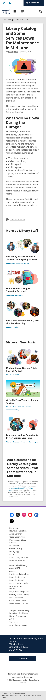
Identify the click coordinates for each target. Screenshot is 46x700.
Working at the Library (19, 594)
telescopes (33, 442)
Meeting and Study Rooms (17, 541)
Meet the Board (16, 580)
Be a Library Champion (19, 625)
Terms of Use (14, 674)
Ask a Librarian (15, 534)
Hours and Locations (18, 530)
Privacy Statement (29, 674)
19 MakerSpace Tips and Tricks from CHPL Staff (21, 369)
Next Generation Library (16, 587)
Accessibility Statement (22, 677)
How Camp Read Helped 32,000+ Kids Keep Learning (22, 322)
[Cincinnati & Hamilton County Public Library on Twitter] (18, 515)
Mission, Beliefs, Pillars (19, 583)
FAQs (11, 554)
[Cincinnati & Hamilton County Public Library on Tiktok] (12, 521)
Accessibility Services (18, 557)
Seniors (16, 375)
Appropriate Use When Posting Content (20, 489)
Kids (14, 407)
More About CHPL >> (18, 603)
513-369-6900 (15, 649)
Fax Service (14, 545)
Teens (28, 407)
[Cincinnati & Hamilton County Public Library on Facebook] (12, 515)
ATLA (11, 619)
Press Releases (16, 597)
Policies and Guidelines (19, 574)
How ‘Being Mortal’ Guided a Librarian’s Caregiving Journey (21, 258)
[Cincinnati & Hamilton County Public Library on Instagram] (24, 515)
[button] (4, 3)
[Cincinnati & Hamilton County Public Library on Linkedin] (36, 515)
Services (24, 442)
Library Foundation (17, 616)
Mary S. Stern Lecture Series (17, 263)
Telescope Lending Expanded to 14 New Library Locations (22, 436)
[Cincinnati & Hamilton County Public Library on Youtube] (30, 515)
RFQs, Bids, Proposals (19, 591)
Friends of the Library (18, 613)
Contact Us (23, 658)
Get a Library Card (17, 537)
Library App (14, 551)
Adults (8, 375)
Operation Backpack (14, 295)
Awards (12, 571)
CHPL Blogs (8, 19)
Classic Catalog (15, 548)
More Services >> (17, 560)
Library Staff (22, 19)
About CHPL (14, 568)
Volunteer (13, 622)
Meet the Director (17, 577)
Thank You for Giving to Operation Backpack (18, 290)
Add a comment (17, 219)
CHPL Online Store (17, 600)
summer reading (12, 327)
